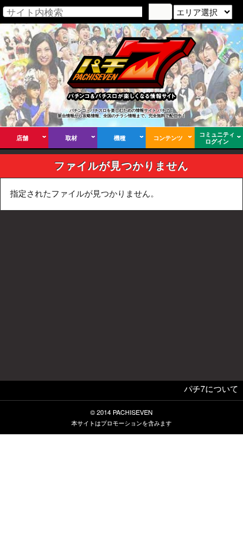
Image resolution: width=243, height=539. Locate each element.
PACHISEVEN (133, 412)
